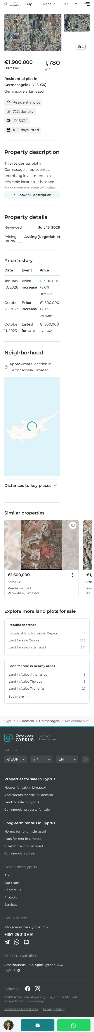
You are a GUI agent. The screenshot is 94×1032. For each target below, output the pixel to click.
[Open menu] (87, 4)
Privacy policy (53, 1009)
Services (10, 905)
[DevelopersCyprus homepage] (19, 738)
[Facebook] (28, 989)
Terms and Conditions (21, 1009)
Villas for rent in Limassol (23, 846)
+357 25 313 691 (18, 934)
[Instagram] (37, 989)
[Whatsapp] (74, 1025)
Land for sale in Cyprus (21, 802)
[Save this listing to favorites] (73, 525)
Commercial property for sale (27, 810)
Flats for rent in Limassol (23, 839)
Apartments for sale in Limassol (28, 795)
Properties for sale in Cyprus (29, 779)
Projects (10, 897)
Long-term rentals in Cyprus (29, 823)
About (9, 875)
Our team (11, 883)
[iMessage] (26, 942)
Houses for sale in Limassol (25, 787)
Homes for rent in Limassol (25, 831)
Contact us (12, 890)
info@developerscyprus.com (26, 927)
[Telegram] (7, 942)
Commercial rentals (19, 853)
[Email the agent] (37, 1025)
